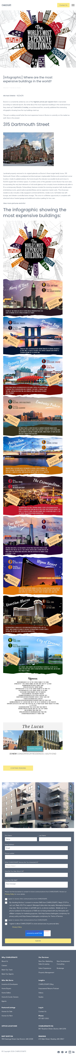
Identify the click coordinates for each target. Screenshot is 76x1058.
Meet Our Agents (8, 974)
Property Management (46, 972)
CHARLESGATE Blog (45, 984)
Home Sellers (6, 993)
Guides (40, 997)
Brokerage (60, 968)
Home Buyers (6, 988)
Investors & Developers (10, 984)
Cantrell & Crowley (21, 107)
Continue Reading (18, 768)
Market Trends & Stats (12, 88)
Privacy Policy (9, 894)
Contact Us (63, 5)
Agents (4, 1001)
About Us (5, 961)
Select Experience (44, 968)
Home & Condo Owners (10, 997)
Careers (4, 965)
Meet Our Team (7, 970)
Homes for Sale (7, 1011)
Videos (40, 993)
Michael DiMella (9, 96)
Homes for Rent (7, 1016)
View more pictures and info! (14, 203)
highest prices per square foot (45, 102)
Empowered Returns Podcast (48, 988)
